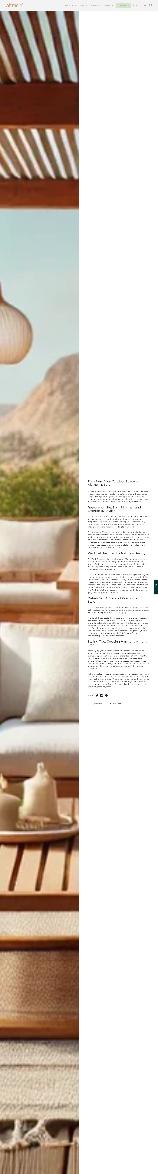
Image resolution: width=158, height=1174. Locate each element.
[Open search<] (145, 5)
